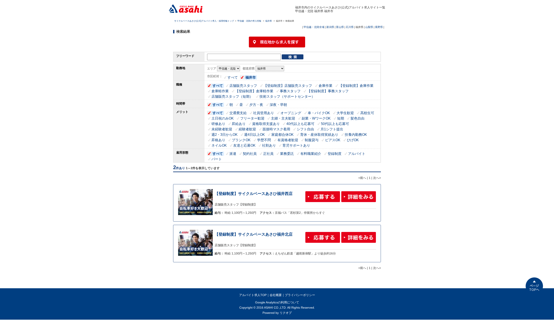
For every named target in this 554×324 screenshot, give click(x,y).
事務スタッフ (290, 91)
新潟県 (330, 27)
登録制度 (334, 154)
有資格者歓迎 (287, 140)
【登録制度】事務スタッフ (328, 91)
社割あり (269, 145)
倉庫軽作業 (220, 91)
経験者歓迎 (247, 129)
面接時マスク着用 (276, 129)
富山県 (340, 27)
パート (216, 159)
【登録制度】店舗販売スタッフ (288, 85)
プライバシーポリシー (300, 295)
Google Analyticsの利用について (277, 302)
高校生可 (367, 113)
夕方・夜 (256, 105)
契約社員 (250, 154)
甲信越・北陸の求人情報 (249, 21)
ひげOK (353, 140)
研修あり (218, 124)
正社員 (268, 154)
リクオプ (286, 312)
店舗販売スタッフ (243, 85)
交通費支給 (238, 113)
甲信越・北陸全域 (314, 27)
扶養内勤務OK (356, 134)
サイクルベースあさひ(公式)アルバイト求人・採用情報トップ (204, 21)
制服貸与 (312, 140)
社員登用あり (263, 113)
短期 (340, 118)
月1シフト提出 (331, 129)
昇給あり (239, 124)
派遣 (232, 154)
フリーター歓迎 (252, 118)
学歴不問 (264, 140)
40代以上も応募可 (300, 124)
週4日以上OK (254, 134)
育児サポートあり (296, 145)
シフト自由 (305, 129)
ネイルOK (219, 145)
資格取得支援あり (266, 124)
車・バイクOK (319, 113)
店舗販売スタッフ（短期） (232, 96)
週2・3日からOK (224, 134)
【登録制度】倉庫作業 (356, 85)
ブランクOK (241, 140)
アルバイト (356, 154)
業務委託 (287, 154)
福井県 (268, 21)
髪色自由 (357, 118)
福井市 (250, 77)
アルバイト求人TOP (253, 295)
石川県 (350, 27)
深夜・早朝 (278, 105)
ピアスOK (332, 140)
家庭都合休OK (282, 134)
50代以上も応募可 (335, 124)
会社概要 (276, 295)
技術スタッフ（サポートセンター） (287, 96)
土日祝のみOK (222, 118)
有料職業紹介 (310, 154)
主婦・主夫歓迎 (283, 118)
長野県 (379, 27)
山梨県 (369, 27)
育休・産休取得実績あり (319, 134)
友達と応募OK (244, 145)
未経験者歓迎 (221, 129)
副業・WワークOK (316, 118)
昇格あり (218, 140)
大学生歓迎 (345, 113)
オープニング (290, 113)
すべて (232, 77)
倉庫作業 (325, 85)
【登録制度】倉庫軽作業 (254, 91)
